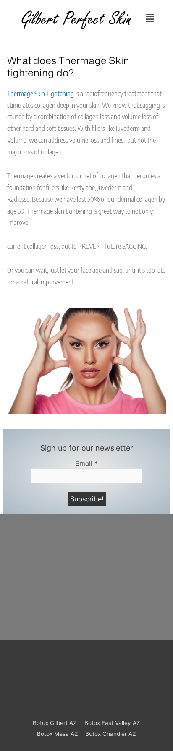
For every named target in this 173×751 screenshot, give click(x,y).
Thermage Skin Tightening (40, 93)
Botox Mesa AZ (57, 733)
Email (86, 463)
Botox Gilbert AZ (55, 723)
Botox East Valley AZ (112, 723)
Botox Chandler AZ (110, 733)
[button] (150, 18)
